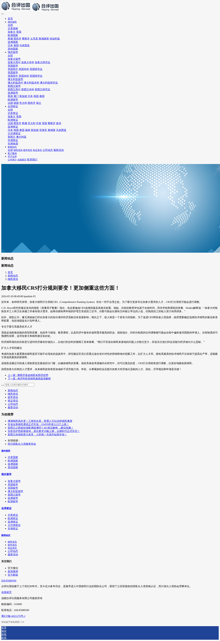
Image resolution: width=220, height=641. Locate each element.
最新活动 (13, 407)
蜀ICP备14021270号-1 (13, 616)
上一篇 (28, 375)
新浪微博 (13, 571)
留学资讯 (13, 397)
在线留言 (6, 592)
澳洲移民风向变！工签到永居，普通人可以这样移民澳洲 (40, 421)
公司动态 (13, 404)
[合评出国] (110, 6)
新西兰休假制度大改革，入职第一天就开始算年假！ (37, 434)
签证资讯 (13, 400)
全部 (10, 25)
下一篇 (29, 378)
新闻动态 (13, 275)
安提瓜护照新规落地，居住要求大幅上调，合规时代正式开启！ (44, 431)
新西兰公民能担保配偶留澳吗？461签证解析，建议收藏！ (40, 427)
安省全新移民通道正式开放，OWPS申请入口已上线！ (38, 424)
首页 (10, 18)
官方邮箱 (13, 574)
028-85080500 (8, 580)
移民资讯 (13, 279)
